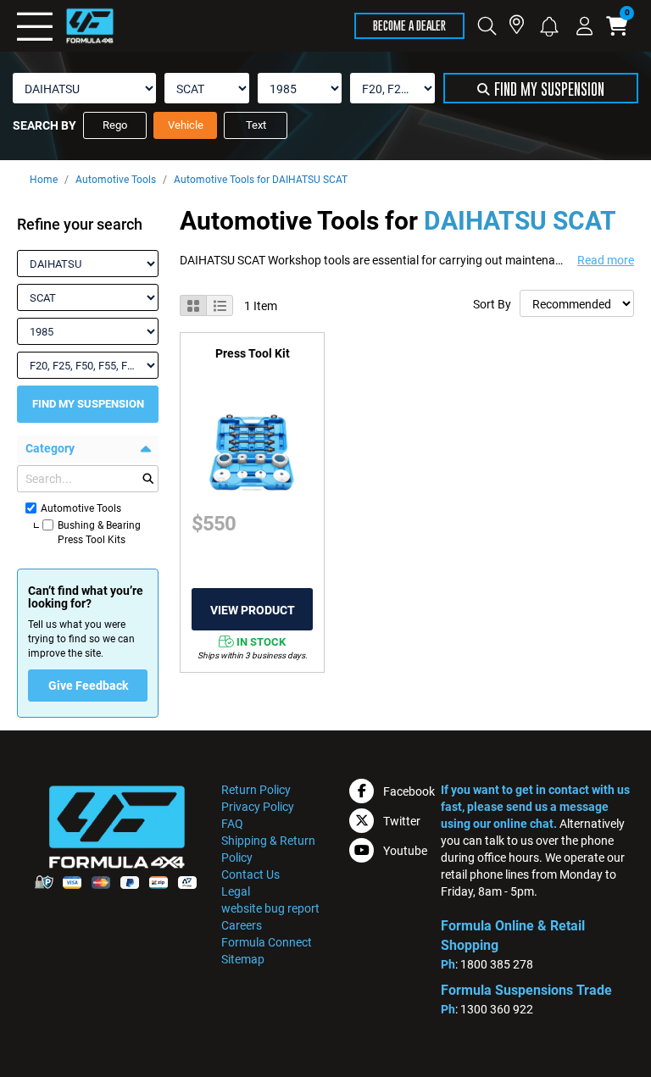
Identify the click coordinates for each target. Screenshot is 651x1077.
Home (44, 180)
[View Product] (252, 610)
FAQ (232, 823)
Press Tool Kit (252, 353)
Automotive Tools (115, 180)
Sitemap (242, 959)
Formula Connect (266, 942)
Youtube (405, 851)
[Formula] (65, 26)
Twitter (401, 821)
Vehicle (185, 125)
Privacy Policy (257, 806)
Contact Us (250, 874)
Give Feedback (88, 685)
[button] (549, 24)
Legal (235, 891)
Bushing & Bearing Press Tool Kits (99, 532)
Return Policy (256, 790)
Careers (241, 925)
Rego (115, 125)
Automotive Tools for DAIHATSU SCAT (261, 180)
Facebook (409, 791)
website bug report (270, 908)
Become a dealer (409, 25)
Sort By (492, 304)
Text (256, 125)
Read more (605, 260)
